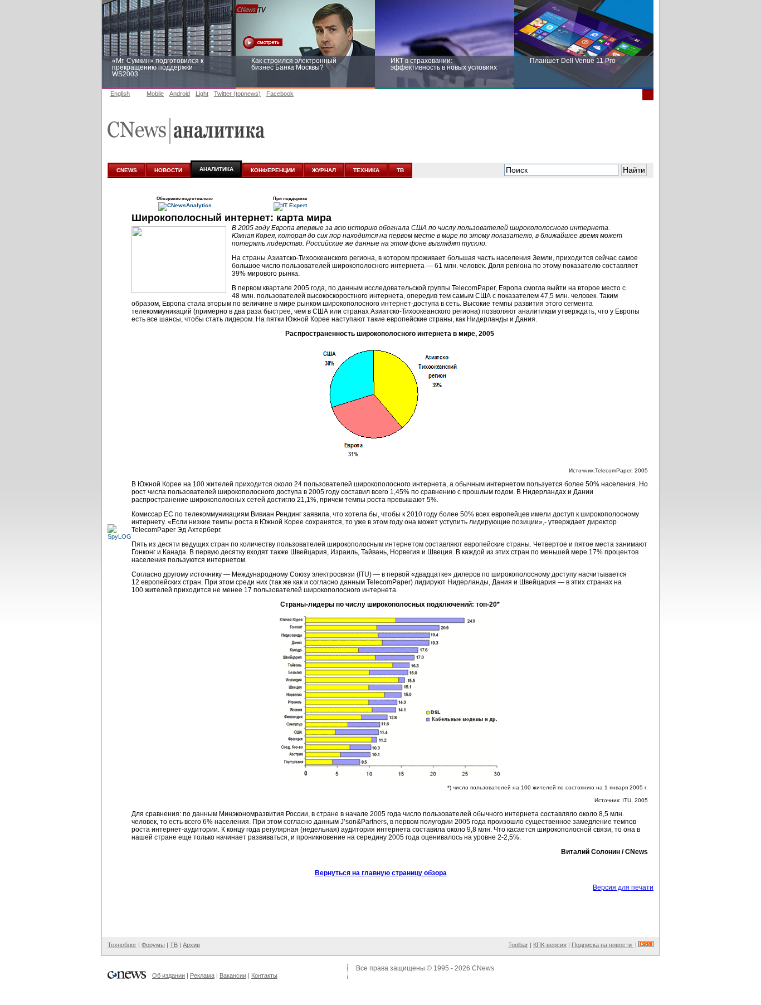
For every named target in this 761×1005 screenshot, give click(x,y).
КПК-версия (550, 944)
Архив (191, 944)
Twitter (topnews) (237, 93)
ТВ (400, 170)
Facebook (280, 93)
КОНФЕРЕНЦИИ (273, 170)
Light (202, 93)
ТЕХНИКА (366, 170)
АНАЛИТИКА (216, 169)
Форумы (153, 944)
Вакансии (232, 975)
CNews (483, 968)
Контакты (264, 975)
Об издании (168, 975)
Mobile (155, 93)
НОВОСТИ (168, 170)
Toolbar (518, 944)
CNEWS (126, 170)
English (120, 93)
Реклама (202, 975)
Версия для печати (623, 887)
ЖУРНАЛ (324, 170)
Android (179, 93)
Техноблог (122, 944)
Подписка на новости (602, 944)
